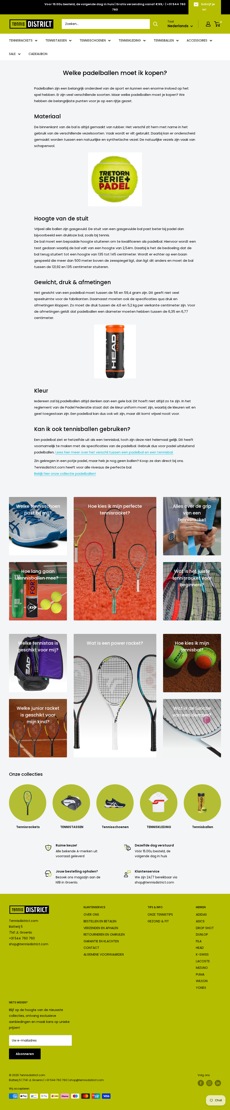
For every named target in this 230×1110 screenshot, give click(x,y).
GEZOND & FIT (158, 921)
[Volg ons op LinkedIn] (218, 1083)
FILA (198, 941)
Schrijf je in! (208, 7)
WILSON (202, 981)
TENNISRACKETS (21, 40)
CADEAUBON (38, 54)
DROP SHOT (205, 928)
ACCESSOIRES (197, 40)
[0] (217, 24)
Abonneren (25, 1054)
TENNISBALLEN (164, 40)
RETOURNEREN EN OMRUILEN (104, 934)
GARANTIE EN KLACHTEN (101, 941)
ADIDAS (201, 914)
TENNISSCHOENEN (93, 40)
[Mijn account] (208, 24)
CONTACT (91, 947)
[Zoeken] (155, 24)
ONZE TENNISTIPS (160, 914)
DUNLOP (202, 934)
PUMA (200, 974)
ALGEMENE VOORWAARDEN (104, 954)
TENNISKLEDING (130, 40)
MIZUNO (202, 967)
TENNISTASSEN (56, 40)
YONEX (201, 987)
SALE (12, 54)
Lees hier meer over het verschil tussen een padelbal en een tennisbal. (114, 452)
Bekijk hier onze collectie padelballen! (65, 473)
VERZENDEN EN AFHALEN (101, 928)
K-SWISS (202, 954)
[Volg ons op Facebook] (201, 1083)
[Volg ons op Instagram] (209, 1083)
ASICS (200, 921)
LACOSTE (203, 961)
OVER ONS (91, 914)
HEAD (200, 947)
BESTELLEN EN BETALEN (100, 921)
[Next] (221, 803)
